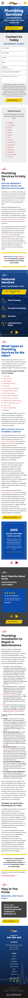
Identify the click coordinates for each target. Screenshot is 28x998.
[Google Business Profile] (14, 981)
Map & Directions (14, 949)
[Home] (14, 3)
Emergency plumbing (9, 383)
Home (14, 956)
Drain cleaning (7, 381)
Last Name (5, 53)
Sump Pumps (7, 405)
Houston (10, 135)
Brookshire (10, 123)
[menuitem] (6, 991)
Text (8, 552)
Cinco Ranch (11, 125)
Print (19, 552)
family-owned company (8, 441)
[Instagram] (17, 981)
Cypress (10, 128)
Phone (4, 57)
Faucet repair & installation (11, 388)
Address (5, 67)
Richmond (10, 147)
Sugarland (10, 152)
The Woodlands (12, 154)
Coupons (14, 971)
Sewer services (7, 378)
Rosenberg (11, 149)
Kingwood (10, 140)
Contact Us (14, 974)
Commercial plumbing (9, 408)
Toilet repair (6, 376)
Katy (9, 137)
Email (4, 62)
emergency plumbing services (16, 219)
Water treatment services (10, 398)
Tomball (10, 157)
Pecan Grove (11, 145)
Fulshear (10, 130)
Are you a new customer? (11, 72)
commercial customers (8, 492)
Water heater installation (10, 395)
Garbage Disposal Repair (10, 391)
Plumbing (14, 961)
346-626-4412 (14, 937)
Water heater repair (9, 393)
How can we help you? (9, 76)
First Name (5, 48)
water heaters (5, 235)
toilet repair (9, 695)
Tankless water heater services (12, 400)
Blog (14, 969)
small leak (6, 748)
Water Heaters (14, 964)
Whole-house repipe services (11, 403)
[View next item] (17, 332)
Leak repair (6, 386)
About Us (14, 959)
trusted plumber (11, 443)
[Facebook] (11, 981)
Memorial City (11, 142)
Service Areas (14, 966)
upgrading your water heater (15, 711)
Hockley (10, 132)
